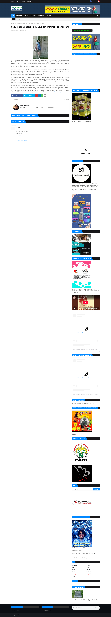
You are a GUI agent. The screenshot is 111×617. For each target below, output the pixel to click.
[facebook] (91, 1)
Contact (23, 1)
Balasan (19, 135)
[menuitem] (13, 16)
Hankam (88, 569)
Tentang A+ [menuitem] (19, 15)
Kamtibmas (88, 571)
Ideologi (88, 565)
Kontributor (29, 1)
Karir (73, 573)
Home (12, 1)
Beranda (13, 23)
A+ (19, 615)
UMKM (73, 571)
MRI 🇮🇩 (87, 575)
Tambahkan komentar (21, 140)
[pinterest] (99, 1)
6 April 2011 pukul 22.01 (21, 129)
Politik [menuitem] (49, 15)
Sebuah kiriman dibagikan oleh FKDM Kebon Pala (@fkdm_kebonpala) (90, 349)
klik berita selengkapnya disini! (60, 92)
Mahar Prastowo (15, 30)
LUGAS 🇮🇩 (88, 573)
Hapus (20, 133)
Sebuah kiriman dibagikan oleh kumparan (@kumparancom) (87, 394)
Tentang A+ (17, 1)
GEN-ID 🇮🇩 (74, 575)
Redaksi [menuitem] (27, 15)
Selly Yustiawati (19, 23)
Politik (73, 567)
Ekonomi (88, 567)
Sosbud (73, 569)
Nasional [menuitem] (33, 15)
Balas (17, 133)
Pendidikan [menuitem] (41, 15)
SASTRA (73, 576)
